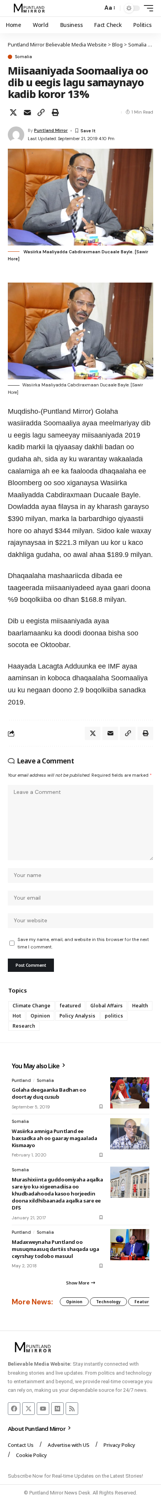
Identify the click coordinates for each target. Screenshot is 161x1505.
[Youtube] (43, 1408)
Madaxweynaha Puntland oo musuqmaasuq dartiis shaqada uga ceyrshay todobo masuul (55, 1249)
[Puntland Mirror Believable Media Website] (30, 8)
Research (24, 1026)
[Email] (27, 112)
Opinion (40, 1015)
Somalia (23, 57)
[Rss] (72, 1408)
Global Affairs (106, 1005)
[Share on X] (13, 112)
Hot (17, 1015)
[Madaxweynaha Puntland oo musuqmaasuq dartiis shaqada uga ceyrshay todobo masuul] (129, 1244)
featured (70, 1005)
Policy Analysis (77, 1015)
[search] (94, 8)
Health (140, 1005)
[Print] (55, 112)
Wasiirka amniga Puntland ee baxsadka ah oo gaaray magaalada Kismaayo (54, 1138)
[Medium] (57, 1408)
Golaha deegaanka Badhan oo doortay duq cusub (49, 1093)
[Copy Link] (41, 112)
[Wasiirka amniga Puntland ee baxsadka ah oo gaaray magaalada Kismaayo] (129, 1133)
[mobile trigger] (146, 8)
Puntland (21, 1080)
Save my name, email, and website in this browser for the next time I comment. (83, 943)
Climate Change (31, 1005)
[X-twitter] (28, 1408)
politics (114, 1015)
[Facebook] (14, 1408)
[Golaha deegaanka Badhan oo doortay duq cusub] (129, 1092)
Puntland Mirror (51, 130)
